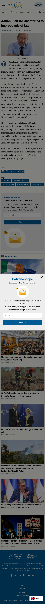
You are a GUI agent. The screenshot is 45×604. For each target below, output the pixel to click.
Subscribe (22, 322)
